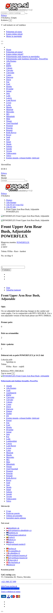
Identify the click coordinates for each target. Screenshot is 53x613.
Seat (8, 485)
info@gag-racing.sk (9, 586)
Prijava (4, 173)
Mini (8, 462)
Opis (8, 288)
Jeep (8, 434)
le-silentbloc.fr (14, 553)
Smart (8, 489)
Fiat (7, 423)
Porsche (9, 473)
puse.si (11, 542)
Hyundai (9, 430)
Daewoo (9, 409)
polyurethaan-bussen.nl (17, 555)
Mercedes (10, 457)
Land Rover (11, 446)
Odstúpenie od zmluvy (10, 588)
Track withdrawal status (10, 591)
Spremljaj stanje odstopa (16, 518)
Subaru (9, 492)
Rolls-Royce (11, 478)
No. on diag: (6, 256)
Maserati (9, 453)
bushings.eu (13, 533)
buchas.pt (12, 548)
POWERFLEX (23, 242)
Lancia (9, 443)
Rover (8, 480)
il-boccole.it (13, 560)
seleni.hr (11, 565)
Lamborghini (11, 441)
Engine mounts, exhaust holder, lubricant (22, 418)
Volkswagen (11, 499)
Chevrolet (10, 397)
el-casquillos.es (14, 551)
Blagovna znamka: (8, 242)
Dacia (8, 407)
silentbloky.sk (13, 528)
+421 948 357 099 (8, 581)
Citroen (9, 402)
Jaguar (8, 432)
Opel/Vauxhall (12, 469)
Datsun (9, 411)
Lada (8, 439)
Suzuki (9, 494)
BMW (8, 395)
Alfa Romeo (11, 388)
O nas (8, 511)
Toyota (9, 496)
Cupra (8, 404)
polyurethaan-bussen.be (17, 558)
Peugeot (9, 471)
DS (7, 416)
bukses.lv (12, 540)
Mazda (9, 455)
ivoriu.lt (11, 537)
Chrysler (9, 400)
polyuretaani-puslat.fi (16, 544)
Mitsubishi (10, 464)
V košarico (6, 270)
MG (8, 460)
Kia (7, 436)
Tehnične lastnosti (13, 290)
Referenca (5, 371)
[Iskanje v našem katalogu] (26, 13)
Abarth (9, 386)
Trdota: (4, 251)
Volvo (8, 501)
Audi (8, 390)
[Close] (2, 43)
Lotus (8, 450)
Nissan (9, 466)
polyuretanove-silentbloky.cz (20, 530)
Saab (8, 483)
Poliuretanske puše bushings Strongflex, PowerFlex (19, 381)
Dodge (9, 413)
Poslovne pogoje (13, 513)
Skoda (8, 487)
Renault (9, 476)
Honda (9, 427)
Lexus (8, 448)
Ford (8, 425)
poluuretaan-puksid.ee (17, 535)
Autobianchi (11, 393)
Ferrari (9, 420)
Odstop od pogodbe (14, 516)
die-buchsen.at (14, 562)
